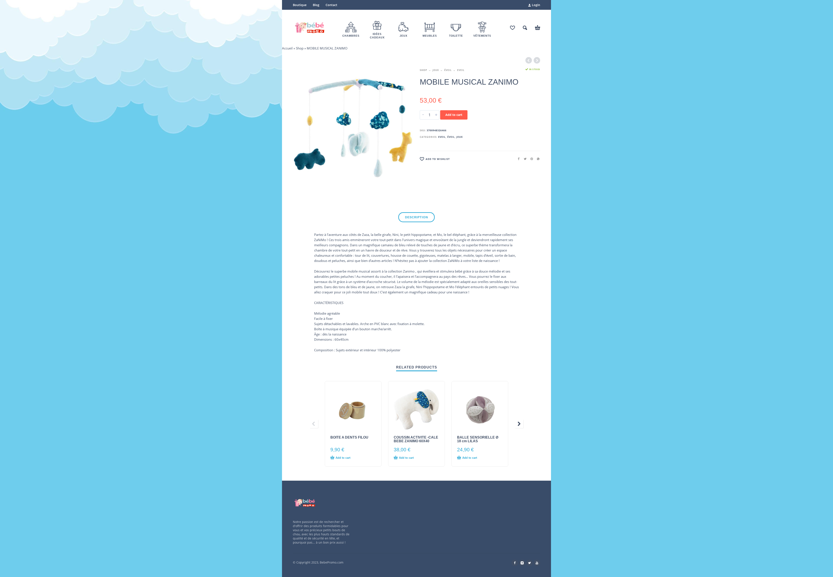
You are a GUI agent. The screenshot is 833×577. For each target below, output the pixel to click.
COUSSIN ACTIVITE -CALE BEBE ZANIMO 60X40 (416, 439)
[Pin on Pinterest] (530, 158)
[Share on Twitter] (524, 158)
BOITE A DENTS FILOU (349, 437)
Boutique (300, 5)
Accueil (287, 48)
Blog (316, 5)
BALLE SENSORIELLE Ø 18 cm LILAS (477, 439)
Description (416, 217)
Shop (299, 48)
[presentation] (314, 423)
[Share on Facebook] (517, 158)
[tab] (416, 218)
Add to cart (453, 115)
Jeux (436, 70)
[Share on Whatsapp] (537, 158)
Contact (331, 5)
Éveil (448, 70)
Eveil (460, 70)
